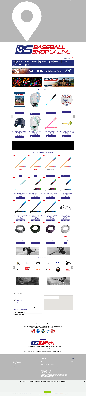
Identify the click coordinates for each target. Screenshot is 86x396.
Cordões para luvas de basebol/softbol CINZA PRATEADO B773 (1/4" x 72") (20, 238)
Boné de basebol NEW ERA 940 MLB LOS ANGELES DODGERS (35, 132)
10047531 (35, 133)
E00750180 (50, 217)
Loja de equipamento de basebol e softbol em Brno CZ (21, 361)
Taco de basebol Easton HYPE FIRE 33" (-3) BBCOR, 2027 (35, 216)
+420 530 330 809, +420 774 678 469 (48, 364)
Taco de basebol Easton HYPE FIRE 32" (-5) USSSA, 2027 (35, 194)
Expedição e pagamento (16, 363)
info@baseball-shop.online (20, 302)
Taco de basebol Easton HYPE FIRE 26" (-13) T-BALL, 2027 (50, 171)
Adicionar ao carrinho (35, 113)
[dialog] (43, 388)
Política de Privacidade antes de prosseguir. (43, 389)
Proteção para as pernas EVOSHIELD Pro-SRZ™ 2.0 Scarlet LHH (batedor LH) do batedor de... (66, 109)
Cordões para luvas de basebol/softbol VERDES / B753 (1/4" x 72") (35, 238)
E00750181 (35, 217)
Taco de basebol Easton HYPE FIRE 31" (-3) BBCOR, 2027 (20, 216)
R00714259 (65, 217)
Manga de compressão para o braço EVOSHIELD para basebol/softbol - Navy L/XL (51, 132)
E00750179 (20, 217)
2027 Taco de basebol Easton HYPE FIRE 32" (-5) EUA (65, 171)
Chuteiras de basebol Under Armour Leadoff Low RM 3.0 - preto (50, 109)
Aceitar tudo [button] (48, 391)
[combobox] (84, 381)
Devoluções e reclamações (17, 362)
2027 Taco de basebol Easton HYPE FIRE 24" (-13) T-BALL (20, 171)
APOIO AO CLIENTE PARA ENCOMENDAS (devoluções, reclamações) (52, 367)
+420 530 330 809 (19, 299)
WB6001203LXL (51, 134)
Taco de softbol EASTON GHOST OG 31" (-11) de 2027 (20, 194)
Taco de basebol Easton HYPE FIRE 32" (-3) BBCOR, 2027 (50, 216)
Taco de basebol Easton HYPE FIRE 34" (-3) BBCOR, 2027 (65, 194)
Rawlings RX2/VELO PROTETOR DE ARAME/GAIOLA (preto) (65, 216)
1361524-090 (19, 133)
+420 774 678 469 (19, 300)
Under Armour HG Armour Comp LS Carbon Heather (19, 132)
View (20, 175)
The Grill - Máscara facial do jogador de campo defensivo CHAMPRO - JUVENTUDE (35, 109)
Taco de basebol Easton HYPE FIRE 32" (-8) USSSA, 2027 (50, 194)
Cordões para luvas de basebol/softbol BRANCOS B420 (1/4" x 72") (66, 238)
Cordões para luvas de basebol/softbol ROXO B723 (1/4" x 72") (50, 238)
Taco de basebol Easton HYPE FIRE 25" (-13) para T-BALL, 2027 (35, 171)
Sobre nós (14, 358)
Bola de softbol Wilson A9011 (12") (19, 108)
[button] (43, 394)
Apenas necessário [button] (39, 391)
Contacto (13, 0)
